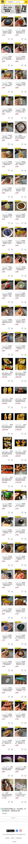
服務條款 (7, 838)
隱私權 (12, 838)
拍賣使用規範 (19, 838)
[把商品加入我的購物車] (12, 39)
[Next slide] (12, 22)
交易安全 (14, 841)
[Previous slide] (2, 22)
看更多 (13, 818)
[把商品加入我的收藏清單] (9, 39)
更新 (24, 834)
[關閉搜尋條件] (14, 2)
